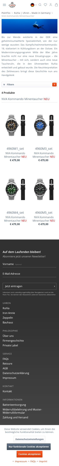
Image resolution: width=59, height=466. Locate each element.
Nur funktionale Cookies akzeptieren (29, 446)
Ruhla (6, 308)
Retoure (7, 363)
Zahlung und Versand (15, 417)
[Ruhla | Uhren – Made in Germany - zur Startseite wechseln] (12, 5)
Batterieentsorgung (14, 404)
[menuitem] (4, 4)
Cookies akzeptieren (29, 454)
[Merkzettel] (45, 5)
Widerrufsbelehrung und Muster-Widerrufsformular (22, 411)
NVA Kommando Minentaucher (18, 15)
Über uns (8, 336)
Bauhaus (8, 322)
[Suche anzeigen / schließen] (39, 5)
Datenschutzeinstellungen (29, 439)
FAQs (6, 359)
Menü (4, 5)
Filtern (30, 84)
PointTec (6, 12)
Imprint (43, 461)
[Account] (50, 5)
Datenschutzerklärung (16, 373)
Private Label (10, 345)
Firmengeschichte (13, 340)
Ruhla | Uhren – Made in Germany (32, 12)
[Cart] (56, 5)
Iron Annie (9, 313)
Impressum (9, 378)
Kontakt (7, 391)
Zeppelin (8, 317)
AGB (5, 368)
